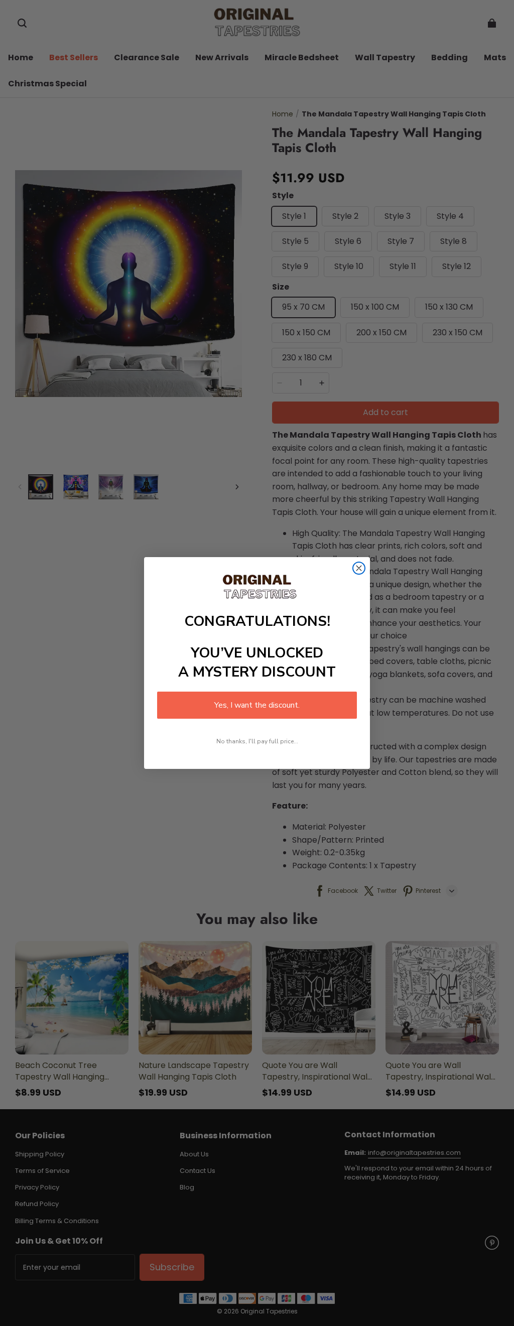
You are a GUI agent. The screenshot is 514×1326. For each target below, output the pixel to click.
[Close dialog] (359, 568)
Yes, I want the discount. (257, 705)
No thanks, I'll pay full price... (257, 741)
